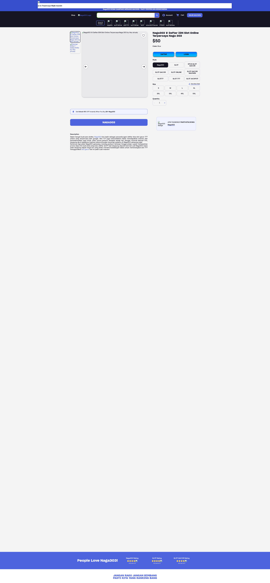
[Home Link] (84, 15)
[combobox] (126, 15)
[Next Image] (144, 67)
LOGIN (186, 54)
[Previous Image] (86, 67)
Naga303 (109, 122)
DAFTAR (164, 54)
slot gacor (85, 149)
